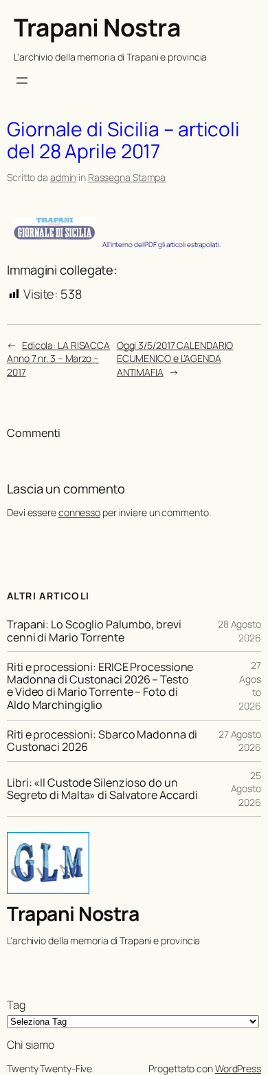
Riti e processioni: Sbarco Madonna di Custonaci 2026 (102, 740)
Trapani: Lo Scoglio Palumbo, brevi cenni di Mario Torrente (94, 630)
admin (63, 177)
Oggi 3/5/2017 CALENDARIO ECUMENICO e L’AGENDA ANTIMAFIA (175, 359)
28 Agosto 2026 (239, 630)
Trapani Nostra (97, 27)
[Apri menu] (22, 80)
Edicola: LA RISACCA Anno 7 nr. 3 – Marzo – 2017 (58, 359)
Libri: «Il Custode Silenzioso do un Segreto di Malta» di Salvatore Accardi (102, 788)
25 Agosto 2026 (246, 789)
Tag (16, 1004)
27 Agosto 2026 (240, 740)
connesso (79, 512)
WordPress (238, 1068)
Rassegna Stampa (127, 177)
